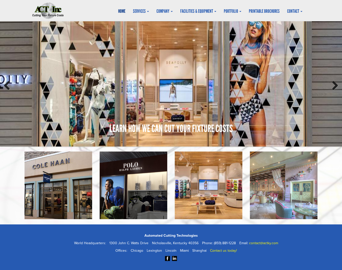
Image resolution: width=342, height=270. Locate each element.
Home (121, 11)
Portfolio (231, 11)
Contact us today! (223, 250)
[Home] (50, 10)
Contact (293, 11)
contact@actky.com (263, 243)
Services (139, 11)
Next (333, 85)
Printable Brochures (264, 11)
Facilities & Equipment (197, 11)
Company (163, 11)
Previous (9, 85)
